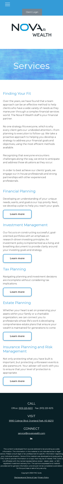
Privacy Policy (43, 477)
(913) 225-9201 (26, 408)
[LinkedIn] (31, 438)
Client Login (32, 12)
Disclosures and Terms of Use (25, 477)
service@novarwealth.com (31, 433)
